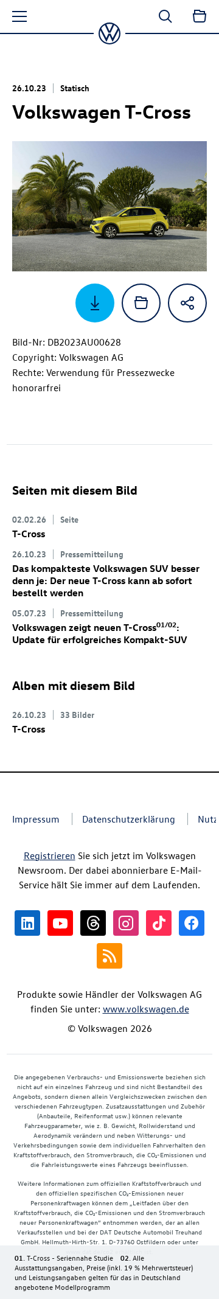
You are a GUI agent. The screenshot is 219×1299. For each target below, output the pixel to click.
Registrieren (49, 855)
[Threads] (93, 923)
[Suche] (165, 16)
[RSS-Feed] (109, 956)
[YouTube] (60, 923)
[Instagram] (126, 923)
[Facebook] (191, 923)
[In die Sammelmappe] (141, 303)
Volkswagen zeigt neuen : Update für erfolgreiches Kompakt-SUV (99, 633)
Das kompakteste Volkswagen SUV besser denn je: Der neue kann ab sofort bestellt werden (106, 580)
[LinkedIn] (27, 923)
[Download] (94, 303)
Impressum (36, 819)
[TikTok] (159, 923)
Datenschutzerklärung (128, 819)
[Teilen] (187, 303)
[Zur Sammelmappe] (199, 16)
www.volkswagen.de (146, 1009)
